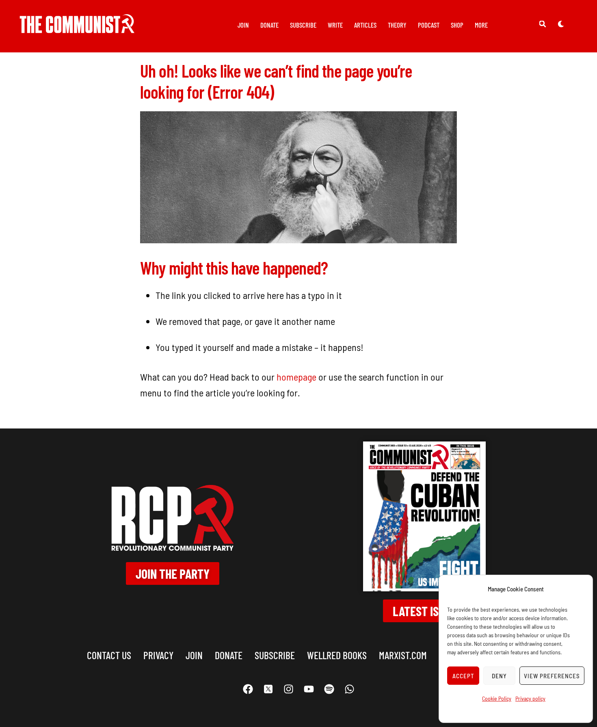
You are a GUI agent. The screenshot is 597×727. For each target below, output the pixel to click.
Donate (269, 25)
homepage (296, 377)
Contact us (109, 655)
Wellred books (337, 655)
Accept (463, 675)
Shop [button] (457, 25)
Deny (499, 675)
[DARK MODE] (561, 23)
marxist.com (403, 655)
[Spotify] (329, 689)
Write (335, 25)
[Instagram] (288, 689)
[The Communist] (77, 27)
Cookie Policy (496, 698)
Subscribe (303, 25)
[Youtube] (308, 689)
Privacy (158, 655)
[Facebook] (248, 689)
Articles (365, 25)
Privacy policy (530, 698)
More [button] (481, 25)
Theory (397, 25)
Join (243, 25)
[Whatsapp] (349, 689)
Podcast (428, 25)
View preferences (552, 675)
